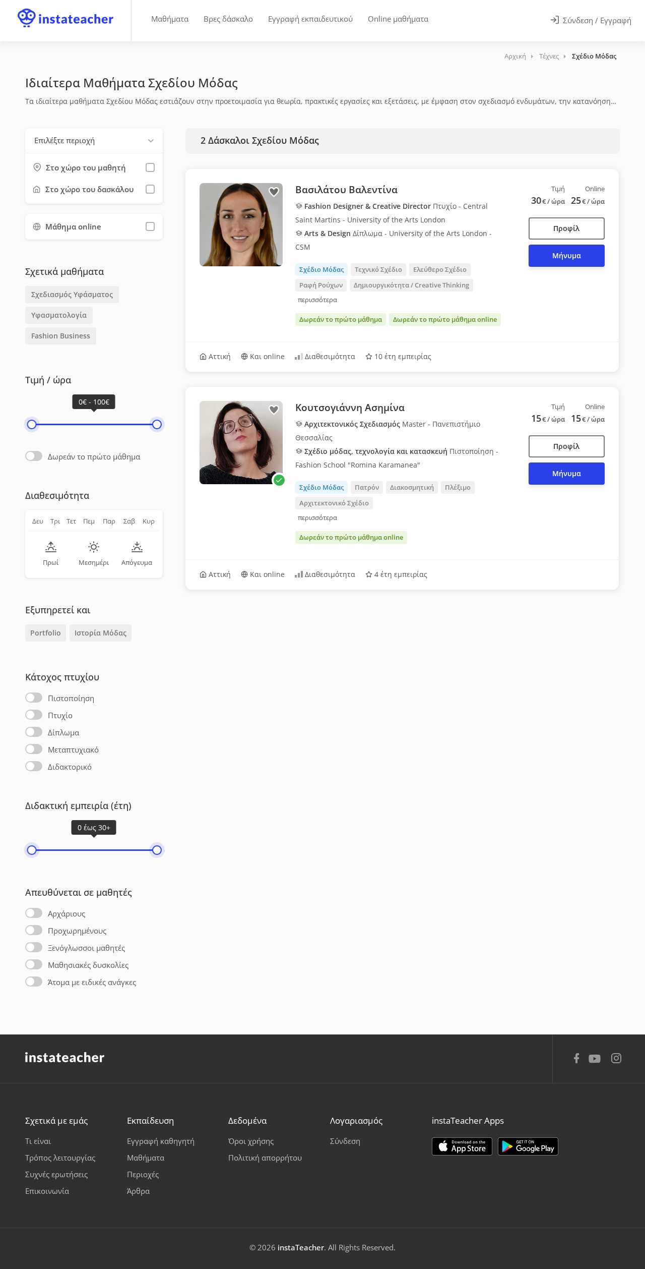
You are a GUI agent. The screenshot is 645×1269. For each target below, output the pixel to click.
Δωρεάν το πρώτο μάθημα (94, 456)
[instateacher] (65, 9)
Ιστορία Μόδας (100, 633)
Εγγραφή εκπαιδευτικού (310, 19)
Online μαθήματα (398, 19)
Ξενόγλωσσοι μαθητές (86, 948)
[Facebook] (576, 1059)
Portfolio (45, 633)
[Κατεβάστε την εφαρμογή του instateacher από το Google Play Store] (528, 1146)
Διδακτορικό (70, 767)
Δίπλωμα (63, 732)
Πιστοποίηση (71, 698)
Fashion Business (60, 335)
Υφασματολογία (59, 315)
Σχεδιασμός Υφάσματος (72, 294)
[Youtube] (596, 1062)
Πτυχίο (60, 715)
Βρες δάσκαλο (228, 19)
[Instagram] (616, 1059)
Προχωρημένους (77, 931)
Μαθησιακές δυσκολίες (88, 965)
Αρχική (515, 56)
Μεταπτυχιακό (73, 749)
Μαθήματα (169, 19)
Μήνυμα (566, 255)
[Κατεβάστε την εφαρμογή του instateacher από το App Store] (462, 1146)
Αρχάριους (66, 913)
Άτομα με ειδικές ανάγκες (92, 982)
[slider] (31, 424)
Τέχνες (549, 56)
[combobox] (94, 140)
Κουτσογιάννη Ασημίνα (350, 407)
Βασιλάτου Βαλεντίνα (346, 189)
